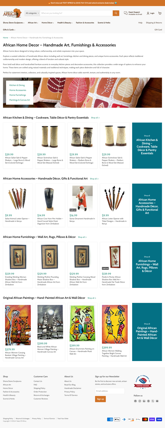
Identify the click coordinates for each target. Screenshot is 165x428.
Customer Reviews (41, 399)
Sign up (100, 399)
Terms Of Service (71, 395)
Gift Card (158, 30)
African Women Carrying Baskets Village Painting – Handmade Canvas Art (15, 355)
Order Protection (40, 392)
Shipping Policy (39, 388)
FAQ (35, 385)
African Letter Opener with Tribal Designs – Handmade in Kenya (114, 221)
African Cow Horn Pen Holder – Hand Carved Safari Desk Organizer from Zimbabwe (50, 221)
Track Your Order (62, 418)
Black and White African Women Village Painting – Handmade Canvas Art (47, 349)
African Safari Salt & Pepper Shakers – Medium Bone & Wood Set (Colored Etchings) (81, 160)
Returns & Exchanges (41, 395)
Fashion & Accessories (85, 23)
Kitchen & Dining (17, 85)
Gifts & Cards (8, 30)
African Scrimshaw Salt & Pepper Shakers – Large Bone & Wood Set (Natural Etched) (50, 160)
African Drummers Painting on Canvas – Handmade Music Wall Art (82, 351)
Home (5, 38)
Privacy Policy (69, 392)
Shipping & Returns (154, 23)
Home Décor (47, 23)
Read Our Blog (69, 385)
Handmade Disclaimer (72, 388)
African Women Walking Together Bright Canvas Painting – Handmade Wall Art (114, 353)
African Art (32, 23)
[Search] (116, 13)
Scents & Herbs (104, 23)
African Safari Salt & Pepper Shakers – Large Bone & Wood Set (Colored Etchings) (17, 160)
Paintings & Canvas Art (19, 100)
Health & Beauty (64, 23)
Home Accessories (17, 90)
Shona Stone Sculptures (13, 23)
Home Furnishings (17, 95)
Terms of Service (49, 418)
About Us (67, 381)
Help (140, 23)
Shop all (94, 118)
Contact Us (38, 381)
